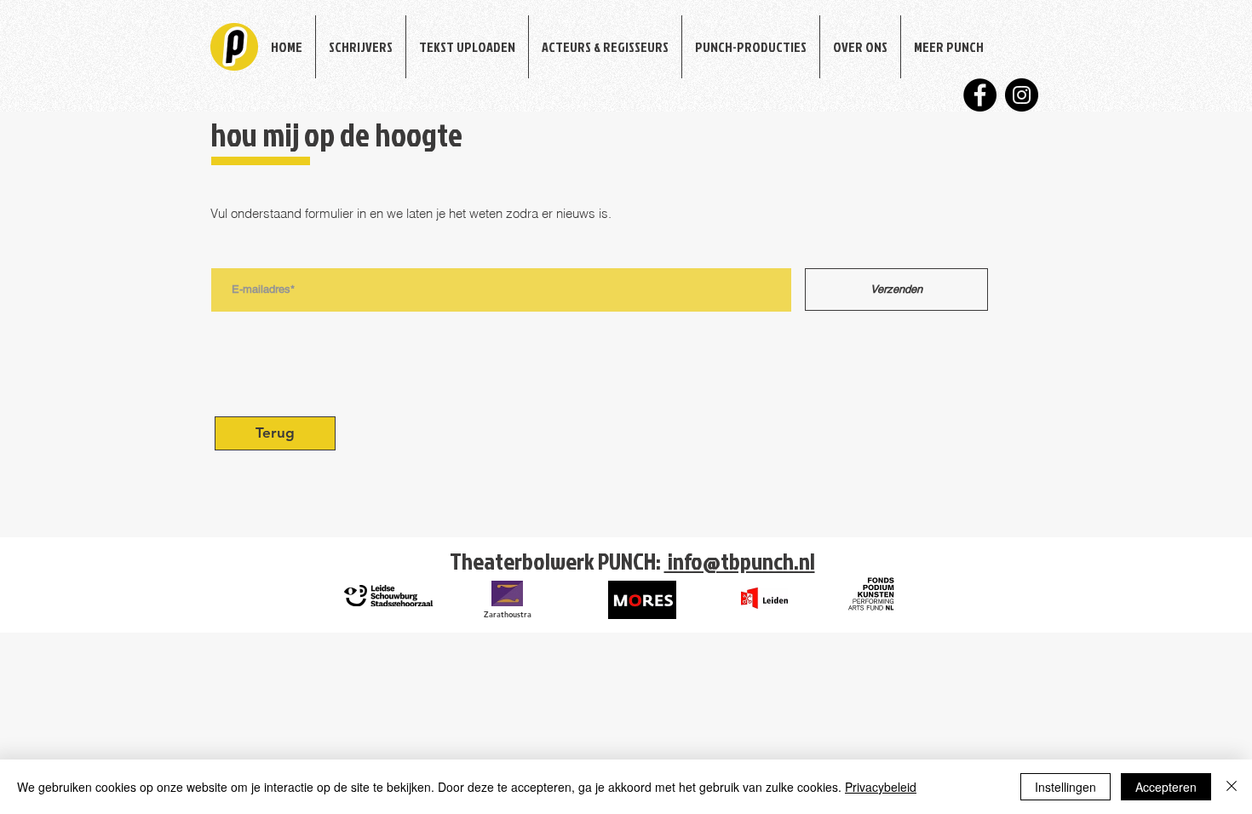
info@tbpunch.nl (739, 560)
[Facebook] (979, 95)
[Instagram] (1021, 95)
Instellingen (1065, 786)
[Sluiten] (1231, 786)
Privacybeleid (880, 786)
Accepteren (1166, 786)
